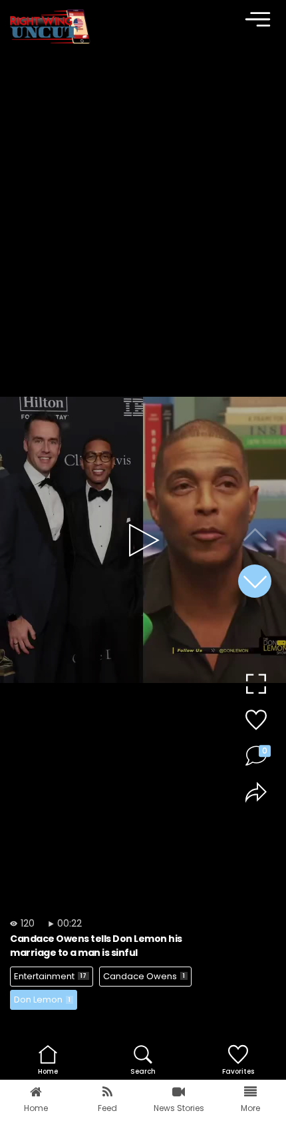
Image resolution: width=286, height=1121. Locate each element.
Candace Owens (144, 976)
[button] (254, 581)
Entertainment (50, 976)
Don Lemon (42, 999)
